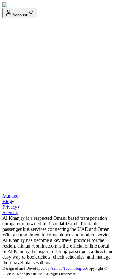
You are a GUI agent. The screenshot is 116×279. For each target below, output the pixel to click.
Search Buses (17, 187)
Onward (10, 128)
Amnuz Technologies (68, 268)
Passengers (13, 157)
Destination (13, 100)
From (7, 71)
